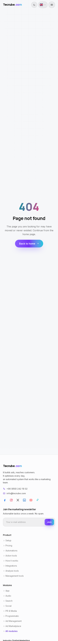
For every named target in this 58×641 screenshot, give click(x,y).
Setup (8, 540)
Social (8, 606)
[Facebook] (5, 500)
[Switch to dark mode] (34, 5)
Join (49, 522)
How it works (12, 560)
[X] (18, 500)
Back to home (27, 243)
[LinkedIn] (24, 500)
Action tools (11, 555)
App (8, 590)
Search (9, 601)
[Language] (43, 4)
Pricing (9, 545)
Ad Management (14, 621)
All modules (12, 631)
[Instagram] (11, 500)
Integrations (11, 565)
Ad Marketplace (13, 626)
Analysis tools (12, 571)
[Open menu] (51, 4)
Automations (11, 550)
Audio (8, 595)
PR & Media (11, 611)
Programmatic (12, 616)
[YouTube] (31, 500)
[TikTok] (37, 500)
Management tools (15, 576)
